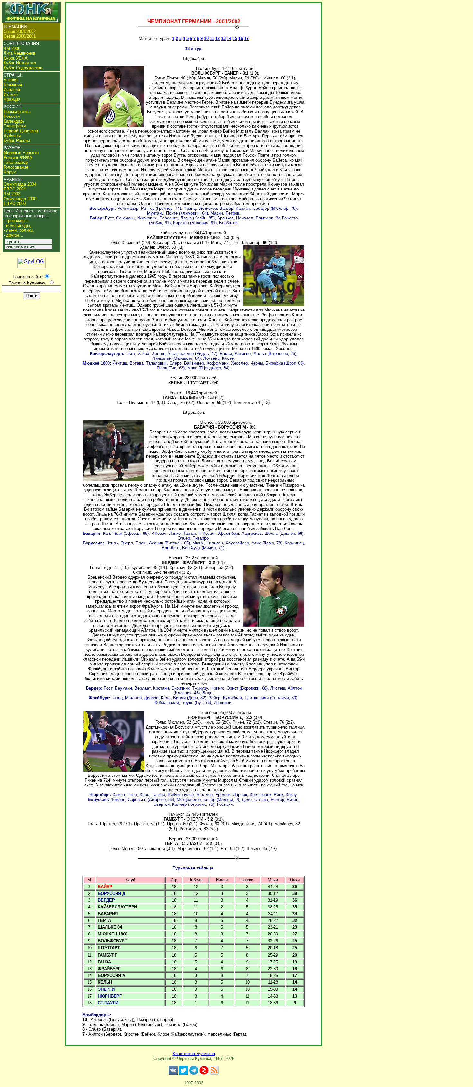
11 (212, 38)
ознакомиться (21, 247)
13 (223, 38)
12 (217, 38)
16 (240, 38)
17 (246, 38)
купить (13, 241)
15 (235, 38)
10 (206, 38)
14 (229, 38)
